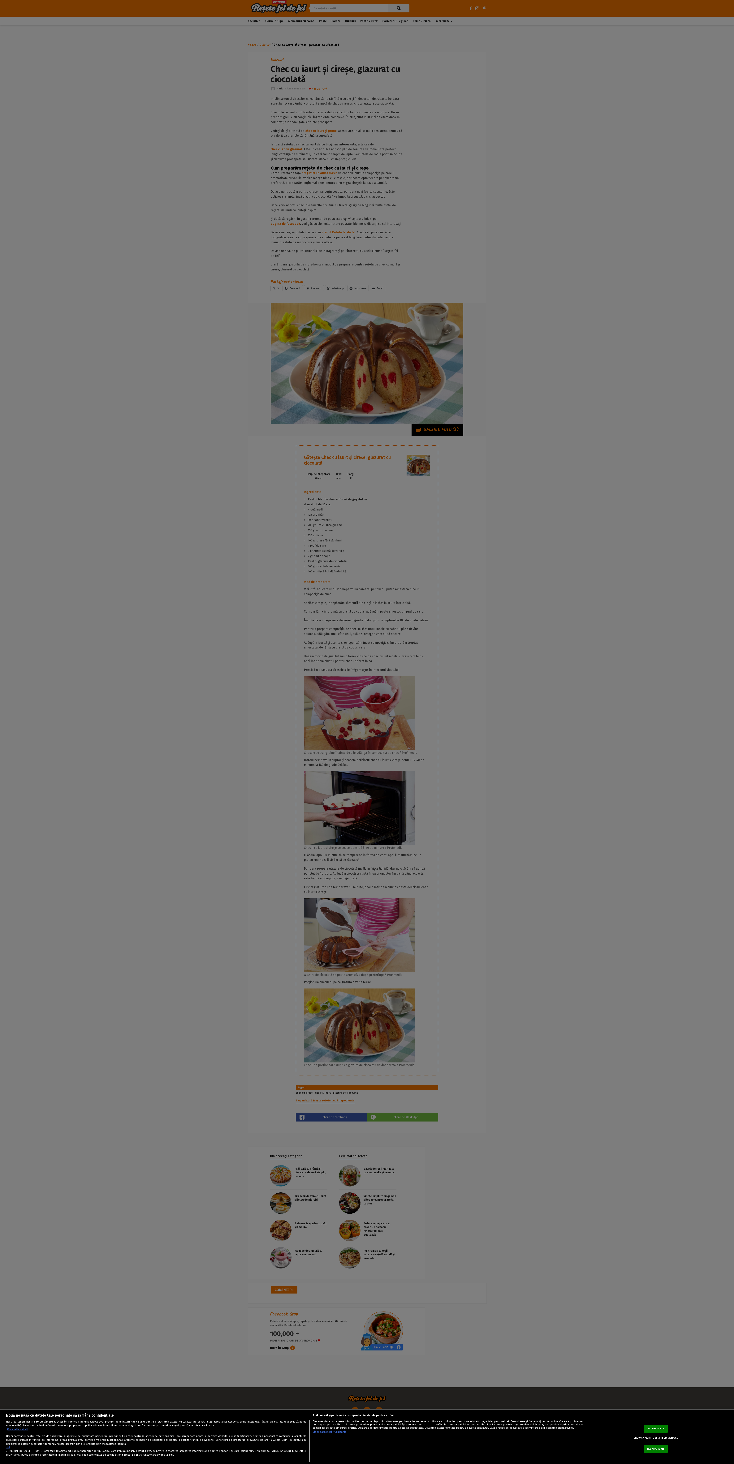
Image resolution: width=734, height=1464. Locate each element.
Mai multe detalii (17, 1429)
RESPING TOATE (655, 1449)
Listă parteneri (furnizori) (329, 1432)
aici (8, 1447)
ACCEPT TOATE (655, 1428)
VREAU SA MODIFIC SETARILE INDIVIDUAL (656, 1437)
